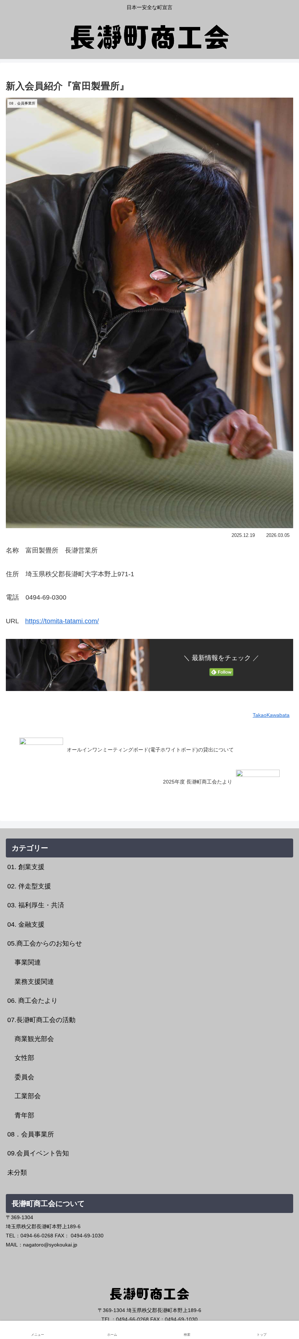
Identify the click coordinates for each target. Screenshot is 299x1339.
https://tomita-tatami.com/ (62, 621)
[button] (275, 1074)
